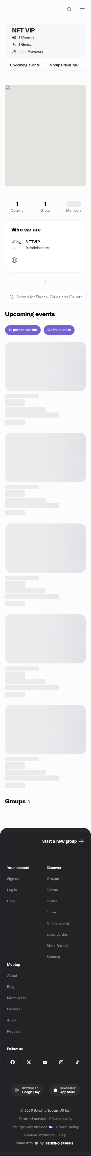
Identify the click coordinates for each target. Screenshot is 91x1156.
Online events (58, 923)
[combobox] (45, 297)
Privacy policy (60, 1119)
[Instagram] (61, 1062)
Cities (52, 912)
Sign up (13, 879)
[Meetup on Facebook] (12, 1062)
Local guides (57, 934)
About (12, 976)
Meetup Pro (17, 998)
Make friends (58, 946)
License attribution (40, 1135)
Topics (52, 901)
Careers (13, 1009)
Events (52, 890)
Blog (10, 987)
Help (11, 901)
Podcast (14, 1031)
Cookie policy (67, 1127)
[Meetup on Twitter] (28, 1062)
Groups (53, 879)
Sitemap (53, 957)
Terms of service (32, 1119)
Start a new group (59, 841)
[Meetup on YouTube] (45, 1062)
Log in (12, 890)
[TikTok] (77, 1062)
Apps (11, 1020)
